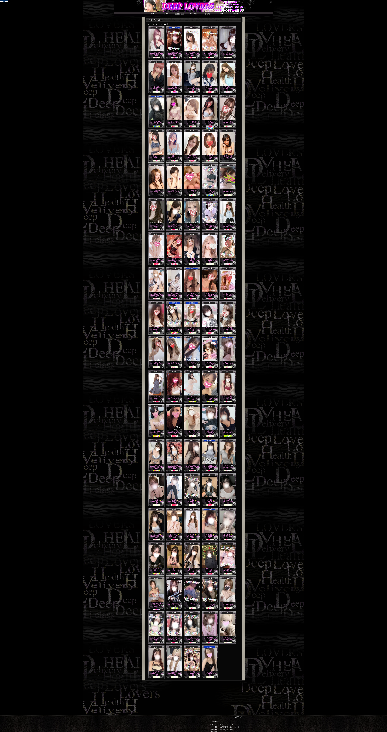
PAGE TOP (238, 717)
